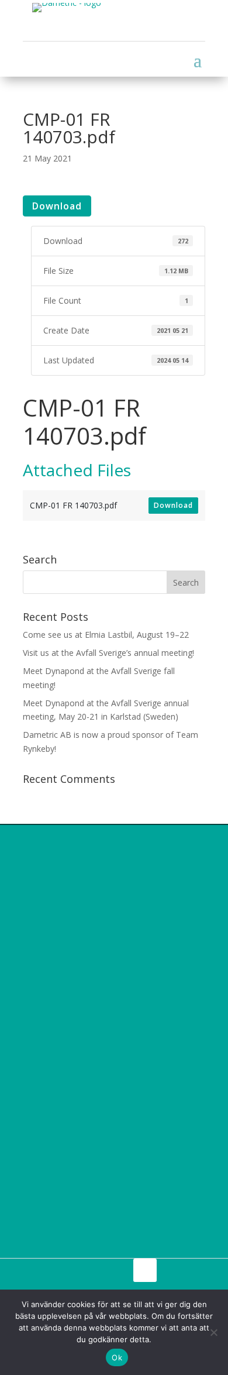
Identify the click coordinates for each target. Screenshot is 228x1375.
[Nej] (213, 1332)
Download (57, 206)
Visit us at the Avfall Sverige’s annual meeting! (108, 652)
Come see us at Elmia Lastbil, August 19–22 (106, 634)
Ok (117, 1357)
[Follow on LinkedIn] (145, 1270)
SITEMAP (90, 1269)
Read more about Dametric (96, 1241)
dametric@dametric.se (91, 1092)
